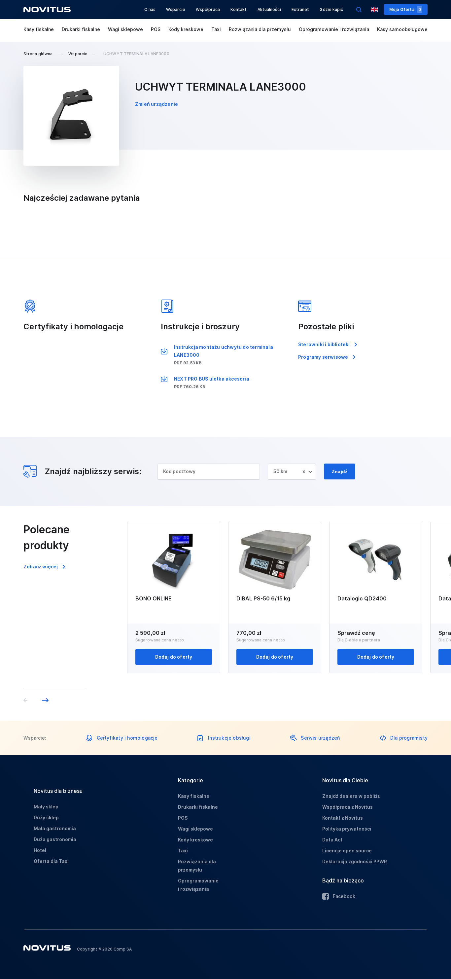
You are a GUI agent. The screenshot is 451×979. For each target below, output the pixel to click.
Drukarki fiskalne (81, 29)
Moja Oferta (405, 9)
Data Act (332, 839)
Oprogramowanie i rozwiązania (334, 29)
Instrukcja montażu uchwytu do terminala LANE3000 (223, 351)
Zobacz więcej (40, 566)
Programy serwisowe (323, 357)
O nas (150, 9)
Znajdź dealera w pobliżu (351, 796)
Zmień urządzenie (156, 104)
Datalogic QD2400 (362, 598)
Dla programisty (409, 738)
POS (155, 29)
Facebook (344, 896)
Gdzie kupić (331, 9)
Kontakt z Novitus (342, 818)
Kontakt (238, 9)
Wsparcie (175, 9)
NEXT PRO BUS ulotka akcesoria (211, 379)
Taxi (216, 29)
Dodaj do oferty (173, 657)
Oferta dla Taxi (51, 861)
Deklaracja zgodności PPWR (354, 861)
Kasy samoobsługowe (402, 29)
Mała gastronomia (55, 828)
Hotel (40, 850)
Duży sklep (46, 817)
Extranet (300, 9)
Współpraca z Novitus (347, 807)
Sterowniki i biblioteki (324, 344)
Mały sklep (46, 806)
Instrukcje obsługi (229, 738)
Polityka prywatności (346, 829)
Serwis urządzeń (320, 738)
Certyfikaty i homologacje (127, 738)
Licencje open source (347, 850)
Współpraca (208, 9)
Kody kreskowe (185, 29)
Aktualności (269, 9)
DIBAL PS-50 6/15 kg (263, 598)
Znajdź (339, 471)
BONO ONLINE (153, 598)
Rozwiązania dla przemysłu (260, 29)
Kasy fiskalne (38, 29)
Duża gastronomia (55, 839)
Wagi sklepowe (125, 29)
